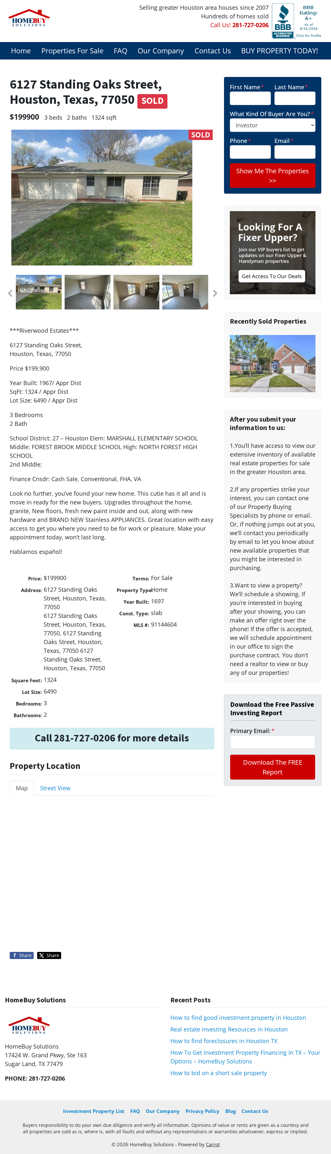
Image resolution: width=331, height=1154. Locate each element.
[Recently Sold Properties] (272, 363)
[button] (9, 293)
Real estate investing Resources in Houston (229, 1029)
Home (21, 50)
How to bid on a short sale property (218, 1073)
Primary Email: (252, 731)
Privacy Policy (202, 1111)
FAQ (120, 50)
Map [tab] (22, 788)
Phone (240, 141)
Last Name (291, 87)
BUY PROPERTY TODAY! (279, 50)
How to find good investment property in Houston (238, 1017)
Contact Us (213, 50)
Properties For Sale (72, 50)
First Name (247, 87)
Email (284, 141)
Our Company (161, 50)
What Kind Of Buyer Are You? (272, 114)
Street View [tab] (55, 788)
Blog (230, 1111)
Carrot (213, 1144)
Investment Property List (93, 1111)
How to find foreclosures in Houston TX (223, 1041)
